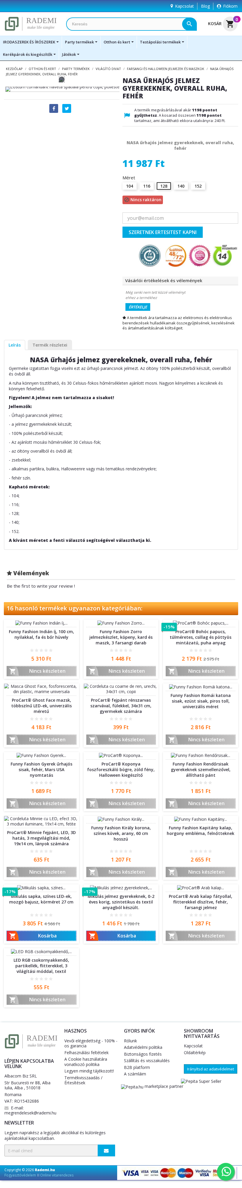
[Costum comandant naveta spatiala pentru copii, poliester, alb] (65, 89)
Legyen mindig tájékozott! (89, 1071)
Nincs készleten (37, 671)
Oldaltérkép (195, 1052)
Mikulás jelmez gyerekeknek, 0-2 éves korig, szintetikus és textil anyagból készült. (121, 901)
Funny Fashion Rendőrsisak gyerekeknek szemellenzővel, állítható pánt (200, 769)
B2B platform (137, 1067)
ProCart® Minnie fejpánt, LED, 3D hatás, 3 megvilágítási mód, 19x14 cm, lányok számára (41, 838)
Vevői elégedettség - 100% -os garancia (90, 1043)
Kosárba (33, 936)
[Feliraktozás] (106, 1150)
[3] (41, 650)
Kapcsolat (184, 6)
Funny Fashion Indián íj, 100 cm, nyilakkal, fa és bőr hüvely (41, 634)
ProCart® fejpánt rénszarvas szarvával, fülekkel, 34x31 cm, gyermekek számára (120, 705)
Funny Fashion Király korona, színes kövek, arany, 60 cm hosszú (121, 833)
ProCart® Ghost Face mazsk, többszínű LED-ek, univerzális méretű (41, 705)
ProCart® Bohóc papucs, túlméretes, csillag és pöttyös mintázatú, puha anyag (200, 637)
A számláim (135, 1074)
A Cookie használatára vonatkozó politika (85, 1061)
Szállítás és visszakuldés (147, 1060)
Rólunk (130, 1041)
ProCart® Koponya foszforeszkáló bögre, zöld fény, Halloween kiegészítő (121, 769)
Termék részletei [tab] (49, 345)
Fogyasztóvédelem (20, 1175)
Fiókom (230, 6)
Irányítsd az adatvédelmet (210, 1069)
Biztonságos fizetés (143, 1054)
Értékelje (138, 307)
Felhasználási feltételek (86, 1052)
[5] (51, 650)
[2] (36, 650)
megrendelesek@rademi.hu (30, 1113)
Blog (205, 6)
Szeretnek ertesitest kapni (163, 232)
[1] (32, 650)
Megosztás (53, 108)
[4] (46, 650)
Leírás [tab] (15, 345)
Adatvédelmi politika (143, 1047)
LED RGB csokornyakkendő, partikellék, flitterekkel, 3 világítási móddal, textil (41, 965)
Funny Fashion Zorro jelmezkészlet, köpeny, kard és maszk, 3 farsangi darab (121, 637)
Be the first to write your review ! (41, 586)
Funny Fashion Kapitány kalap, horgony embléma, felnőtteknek (200, 830)
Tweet (66, 108)
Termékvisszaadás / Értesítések (83, 1080)
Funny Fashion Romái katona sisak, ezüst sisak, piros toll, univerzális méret (201, 701)
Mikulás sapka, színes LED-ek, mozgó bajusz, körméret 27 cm (41, 899)
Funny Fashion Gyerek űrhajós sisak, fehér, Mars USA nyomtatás (41, 769)
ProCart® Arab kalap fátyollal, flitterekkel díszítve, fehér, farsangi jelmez (200, 901)
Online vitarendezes (56, 1175)
